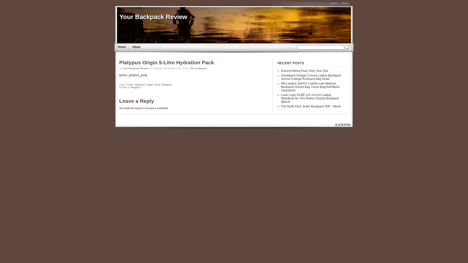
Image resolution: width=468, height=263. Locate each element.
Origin (150, 84)
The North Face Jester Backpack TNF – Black (311, 106)
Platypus (167, 84)
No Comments (198, 68)
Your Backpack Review (153, 16)
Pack (157, 84)
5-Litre (129, 84)
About (136, 47)
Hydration (140, 84)
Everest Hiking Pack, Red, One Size (304, 71)
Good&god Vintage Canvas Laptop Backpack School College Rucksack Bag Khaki (311, 77)
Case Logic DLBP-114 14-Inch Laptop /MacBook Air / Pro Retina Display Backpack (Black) (310, 98)
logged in (140, 108)
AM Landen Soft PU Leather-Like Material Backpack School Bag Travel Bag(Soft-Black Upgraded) (310, 87)
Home (122, 47)
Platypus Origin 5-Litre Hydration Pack (166, 63)
